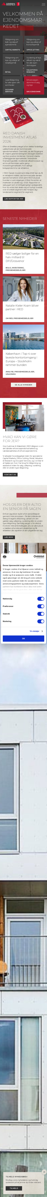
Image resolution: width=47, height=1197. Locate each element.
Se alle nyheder (23, 385)
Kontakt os (10, 474)
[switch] (40, 606)
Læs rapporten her (13, 199)
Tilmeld (14, 1188)
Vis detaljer (34, 631)
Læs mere (8, 537)
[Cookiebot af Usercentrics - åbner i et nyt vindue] (33, 556)
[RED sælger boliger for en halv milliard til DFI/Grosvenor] (23, 236)
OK (23, 639)
